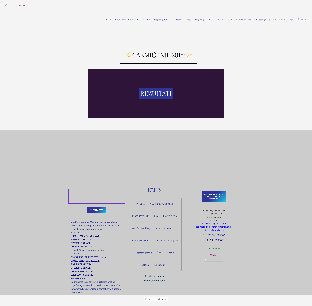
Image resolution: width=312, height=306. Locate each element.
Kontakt (282, 20)
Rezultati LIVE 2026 (224, 20)
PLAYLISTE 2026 (144, 20)
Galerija (291, 20)
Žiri (274, 20)
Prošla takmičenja (243, 20)
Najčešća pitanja (263, 20)
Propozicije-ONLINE (162, 20)
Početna (109, 20)
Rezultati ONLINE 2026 (125, 20)
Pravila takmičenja (184, 20)
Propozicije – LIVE (203, 20)
